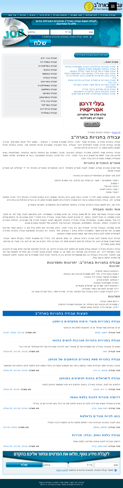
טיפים (32, 15)
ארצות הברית (60, 15)
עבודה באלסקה (49, 89)
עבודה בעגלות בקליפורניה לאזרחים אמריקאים (94, 94)
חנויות (6, 332)
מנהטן (104, 370)
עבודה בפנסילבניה (47, 85)
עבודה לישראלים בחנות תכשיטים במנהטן (89, 378)
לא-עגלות (7, 351)
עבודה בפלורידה (48, 62)
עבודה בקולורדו (49, 113)
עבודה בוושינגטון (48, 97)
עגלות (13, 332)
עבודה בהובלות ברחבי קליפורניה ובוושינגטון (95, 91)
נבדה (94, 408)
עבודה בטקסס (49, 74)
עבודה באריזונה (49, 81)
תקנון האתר (36, 37)
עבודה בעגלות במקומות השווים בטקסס (97, 69)
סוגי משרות (76, 15)
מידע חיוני (44, 15)
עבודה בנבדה (50, 78)
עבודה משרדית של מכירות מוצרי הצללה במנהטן (93, 71)
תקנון (56, 482)
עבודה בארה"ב (108, 15)
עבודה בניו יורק (49, 58)
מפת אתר (64, 482)
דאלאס (104, 427)
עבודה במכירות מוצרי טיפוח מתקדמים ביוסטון (86, 321)
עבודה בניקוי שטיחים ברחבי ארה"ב (99, 89)
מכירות (21, 332)
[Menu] (113, 6)
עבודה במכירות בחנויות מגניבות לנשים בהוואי (86, 340)
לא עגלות (7, 370)
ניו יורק (97, 370)
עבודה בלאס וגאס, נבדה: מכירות (96, 435)
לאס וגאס (102, 408)
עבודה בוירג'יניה (48, 109)
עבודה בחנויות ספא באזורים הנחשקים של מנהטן (84, 359)
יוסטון (104, 332)
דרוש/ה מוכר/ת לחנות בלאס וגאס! (95, 397)
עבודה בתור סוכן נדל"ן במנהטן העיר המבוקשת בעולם (90, 73)
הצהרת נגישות (45, 482)
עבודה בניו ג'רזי (49, 101)
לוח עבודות (91, 15)
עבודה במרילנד (49, 105)
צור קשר (12, 15)
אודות (23, 15)
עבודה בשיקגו (50, 93)
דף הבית (116, 132)
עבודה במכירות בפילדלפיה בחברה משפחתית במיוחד (90, 67)
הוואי (105, 351)
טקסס (98, 332)
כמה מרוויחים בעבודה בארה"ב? (92, 55)
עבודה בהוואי (50, 70)
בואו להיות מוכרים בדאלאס (100, 416)
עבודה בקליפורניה (47, 66)
